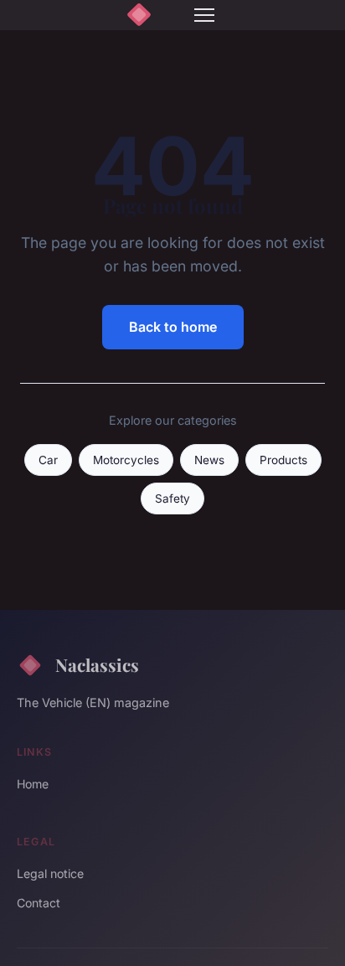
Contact (38, 903)
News (209, 460)
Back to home (173, 326)
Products (283, 460)
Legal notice (50, 873)
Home (33, 784)
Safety (172, 498)
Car (48, 460)
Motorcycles (126, 460)
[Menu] (204, 15)
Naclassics (97, 664)
